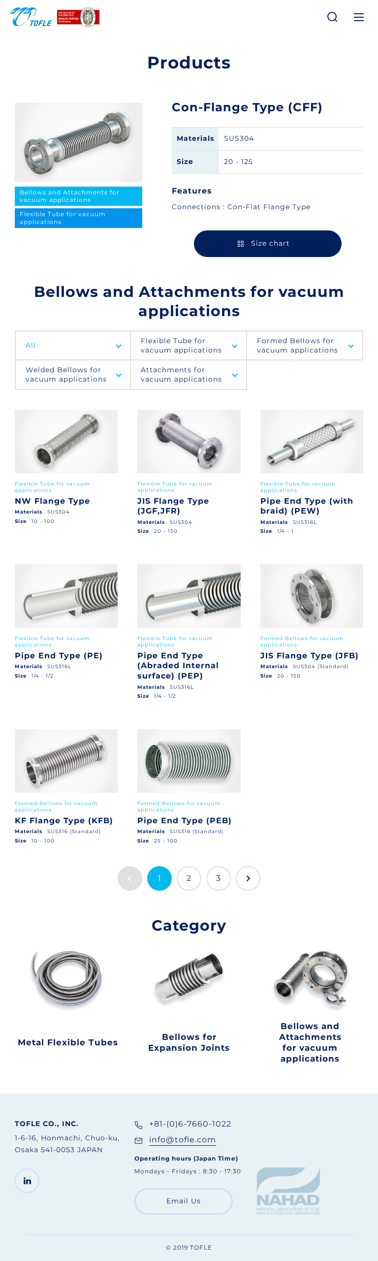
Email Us (183, 1200)
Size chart (270, 243)
